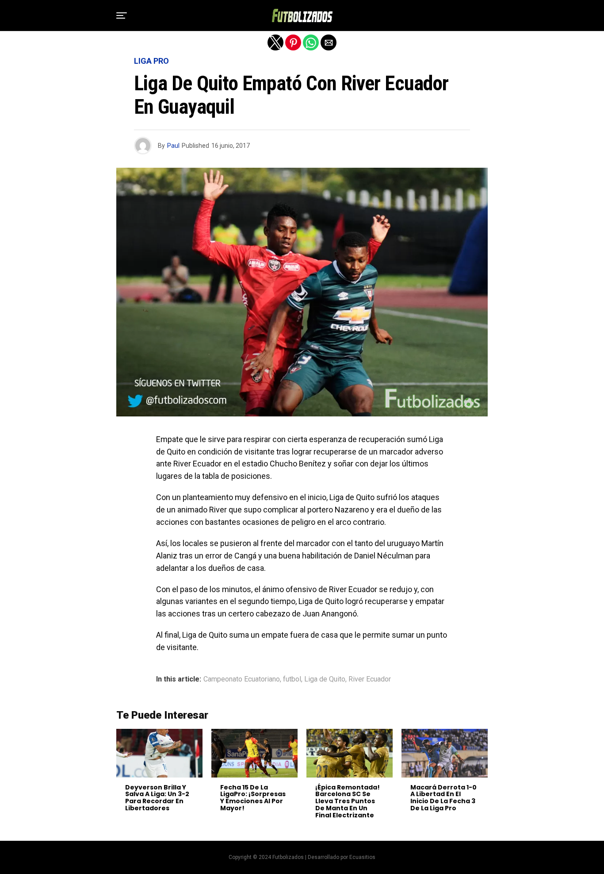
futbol (292, 679)
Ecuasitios (362, 857)
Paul (173, 145)
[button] (121, 15)
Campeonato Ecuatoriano (241, 679)
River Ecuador (369, 679)
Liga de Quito (324, 679)
